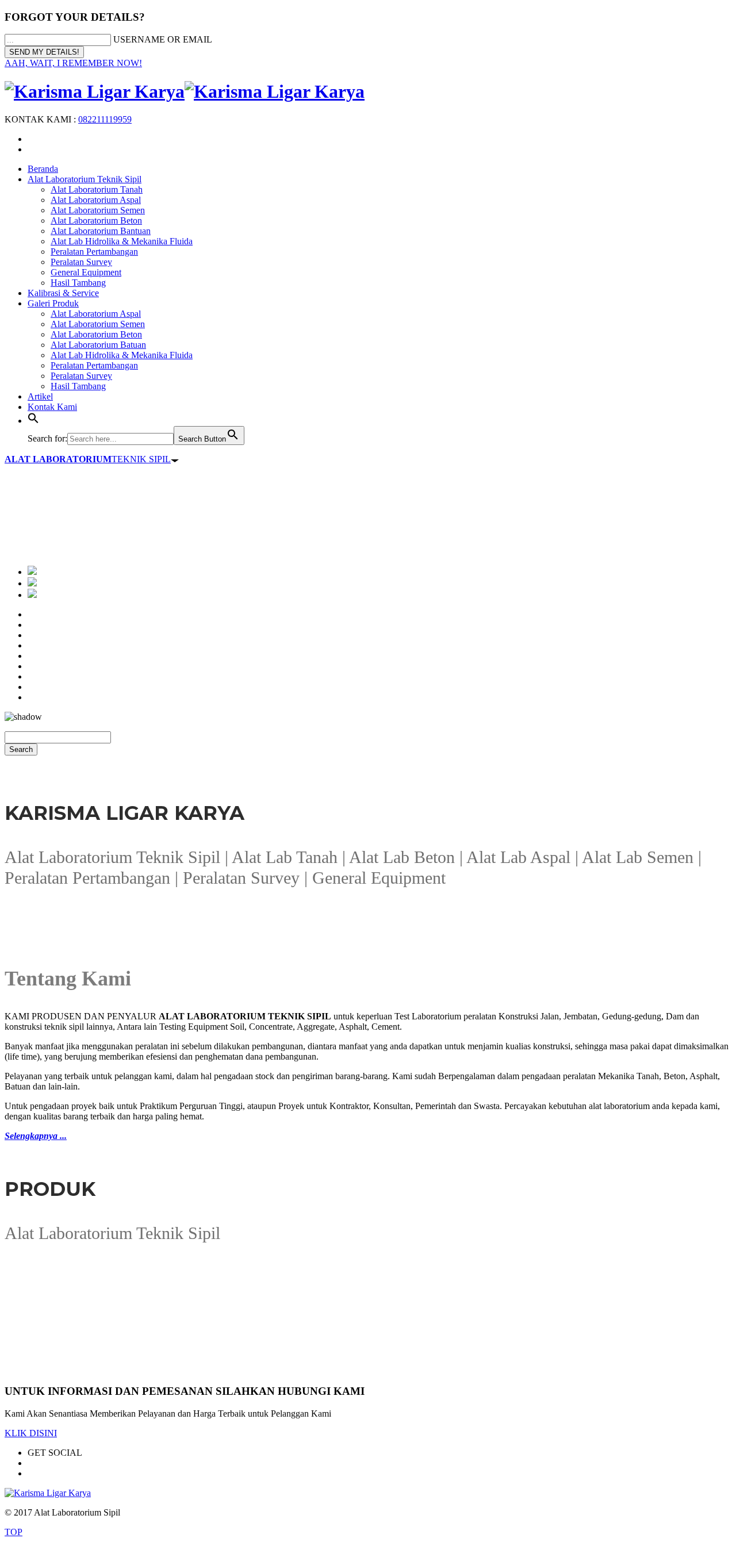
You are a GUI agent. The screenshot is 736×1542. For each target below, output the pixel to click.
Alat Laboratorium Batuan (98, 345)
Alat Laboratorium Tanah (97, 189)
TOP (13, 1532)
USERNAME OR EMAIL (162, 39)
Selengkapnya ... (36, 1136)
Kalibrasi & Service (63, 293)
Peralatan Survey (81, 262)
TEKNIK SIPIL (88, 459)
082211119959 (105, 119)
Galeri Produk (53, 303)
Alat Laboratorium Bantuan (101, 231)
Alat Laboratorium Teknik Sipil (84, 179)
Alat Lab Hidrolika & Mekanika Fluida (122, 241)
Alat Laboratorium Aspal (96, 200)
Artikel (40, 396)
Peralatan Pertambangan (94, 251)
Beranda (43, 169)
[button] (33, 420)
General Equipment (86, 272)
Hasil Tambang (78, 282)
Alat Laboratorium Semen (98, 210)
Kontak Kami (52, 407)
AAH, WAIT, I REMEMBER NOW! (73, 63)
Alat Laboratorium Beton (96, 220)
